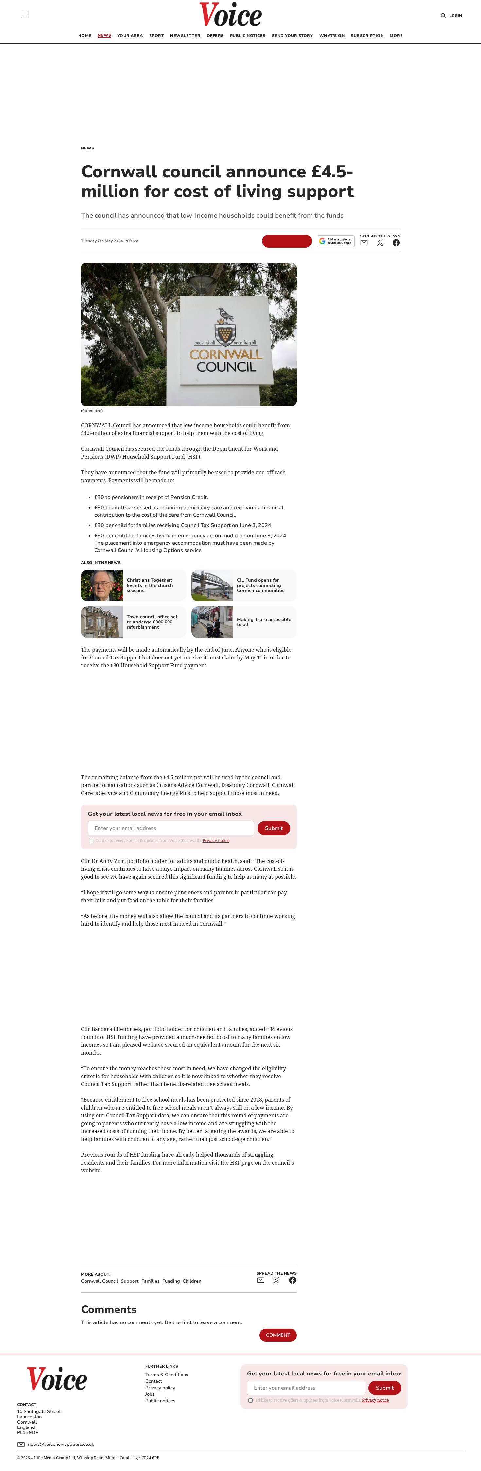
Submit (274, 828)
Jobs (150, 1394)
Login (455, 15)
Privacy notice (216, 840)
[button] (25, 14)
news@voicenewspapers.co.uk (61, 1444)
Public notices (160, 1401)
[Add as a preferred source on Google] (335, 241)
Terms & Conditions (166, 1375)
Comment (278, 1335)
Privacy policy (160, 1388)
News (87, 148)
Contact (153, 1381)
